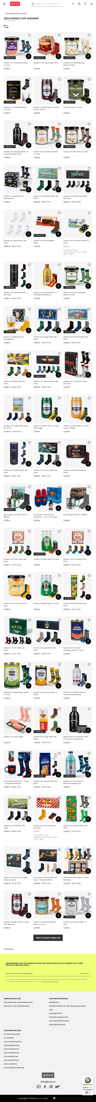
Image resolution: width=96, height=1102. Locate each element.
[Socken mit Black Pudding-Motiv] (77, 453)
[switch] (87, 1092)
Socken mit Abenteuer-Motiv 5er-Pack (75, 197)
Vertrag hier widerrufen (16, 1006)
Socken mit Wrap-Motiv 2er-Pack (45, 738)
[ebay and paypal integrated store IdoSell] (72, 1098)
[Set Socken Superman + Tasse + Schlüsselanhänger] (18, 764)
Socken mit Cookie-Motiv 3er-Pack (46, 782)
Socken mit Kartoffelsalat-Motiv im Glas (74, 64)
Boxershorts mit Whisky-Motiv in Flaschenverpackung (75, 738)
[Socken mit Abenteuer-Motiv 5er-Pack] (77, 179)
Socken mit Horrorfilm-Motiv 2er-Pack (75, 382)
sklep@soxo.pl (48, 1081)
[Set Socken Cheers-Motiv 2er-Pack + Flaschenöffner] (48, 860)
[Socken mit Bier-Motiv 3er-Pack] (18, 364)
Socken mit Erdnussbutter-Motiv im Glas (45, 923)
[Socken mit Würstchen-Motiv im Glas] (18, 46)
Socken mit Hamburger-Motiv (46, 63)
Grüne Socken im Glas (72, 107)
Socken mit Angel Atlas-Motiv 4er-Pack (16, 427)
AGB (51, 1010)
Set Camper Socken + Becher (75, 515)
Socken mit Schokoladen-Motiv (44, 241)
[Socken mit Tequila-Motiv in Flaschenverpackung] (48, 275)
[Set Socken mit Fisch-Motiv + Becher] (18, 497)
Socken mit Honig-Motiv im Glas (15, 604)
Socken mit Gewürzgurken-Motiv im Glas (74, 293)
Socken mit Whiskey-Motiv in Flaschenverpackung (16, 153)
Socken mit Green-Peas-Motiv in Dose (16, 693)
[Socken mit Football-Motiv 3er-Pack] (48, 179)
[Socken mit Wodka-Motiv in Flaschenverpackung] (77, 675)
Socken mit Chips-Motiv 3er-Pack (75, 604)
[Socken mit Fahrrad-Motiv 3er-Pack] (77, 320)
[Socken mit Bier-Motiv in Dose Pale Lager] (48, 409)
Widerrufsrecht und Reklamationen (67, 1006)
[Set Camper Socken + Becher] (77, 497)
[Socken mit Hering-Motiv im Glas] (77, 905)
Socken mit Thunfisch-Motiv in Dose (76, 241)
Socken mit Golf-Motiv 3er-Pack (15, 827)
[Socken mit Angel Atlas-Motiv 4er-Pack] (18, 409)
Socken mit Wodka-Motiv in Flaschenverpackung (74, 693)
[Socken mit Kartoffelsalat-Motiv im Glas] (77, 46)
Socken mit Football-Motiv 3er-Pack (46, 197)
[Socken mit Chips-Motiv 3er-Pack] (77, 586)
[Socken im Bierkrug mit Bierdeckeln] (18, 179)
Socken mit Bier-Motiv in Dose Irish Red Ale (16, 923)
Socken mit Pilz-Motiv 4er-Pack (15, 649)
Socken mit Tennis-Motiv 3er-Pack (46, 471)
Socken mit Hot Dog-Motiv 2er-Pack (45, 827)
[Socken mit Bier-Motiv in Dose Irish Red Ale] (18, 905)
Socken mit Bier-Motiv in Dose (46, 559)
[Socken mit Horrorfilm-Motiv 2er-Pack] (77, 364)
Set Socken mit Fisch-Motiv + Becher (16, 516)
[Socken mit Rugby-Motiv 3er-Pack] (48, 320)
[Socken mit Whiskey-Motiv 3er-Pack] (18, 275)
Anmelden (84, 973)
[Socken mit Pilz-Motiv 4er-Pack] (18, 631)
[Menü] (5, 4)
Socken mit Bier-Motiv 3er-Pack (15, 382)
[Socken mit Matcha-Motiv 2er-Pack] (77, 808)
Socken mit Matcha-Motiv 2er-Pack (75, 827)
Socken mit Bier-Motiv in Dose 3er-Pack (76, 878)
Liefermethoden (57, 1025)
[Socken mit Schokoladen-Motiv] (48, 223)
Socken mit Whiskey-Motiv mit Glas (15, 108)
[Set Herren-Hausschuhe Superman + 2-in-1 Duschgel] (48, 497)
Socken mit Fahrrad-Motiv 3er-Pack (75, 338)
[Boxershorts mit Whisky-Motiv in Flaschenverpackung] (77, 720)
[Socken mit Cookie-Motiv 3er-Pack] (48, 764)
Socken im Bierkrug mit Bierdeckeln (14, 197)
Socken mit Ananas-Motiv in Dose (45, 693)
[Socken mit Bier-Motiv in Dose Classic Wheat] (77, 409)
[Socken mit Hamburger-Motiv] (48, 46)
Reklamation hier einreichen (18, 1002)
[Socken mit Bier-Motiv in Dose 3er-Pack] (77, 860)
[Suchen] (33, 4)
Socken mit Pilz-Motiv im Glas (75, 152)
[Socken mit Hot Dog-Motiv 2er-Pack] (48, 808)
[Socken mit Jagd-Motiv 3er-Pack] (48, 631)
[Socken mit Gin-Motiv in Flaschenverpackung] (77, 764)
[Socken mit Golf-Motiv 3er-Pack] (18, 808)
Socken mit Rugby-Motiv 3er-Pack (46, 338)
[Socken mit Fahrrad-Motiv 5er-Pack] (48, 364)
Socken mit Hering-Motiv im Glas (75, 923)
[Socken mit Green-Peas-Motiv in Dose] (18, 675)
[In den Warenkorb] (28, 56)
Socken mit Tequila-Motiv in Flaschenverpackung (45, 293)
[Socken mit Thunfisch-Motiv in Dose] (77, 223)
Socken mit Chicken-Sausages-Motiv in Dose (73, 649)
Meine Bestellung (12, 999)
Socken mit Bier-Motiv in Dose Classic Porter (46, 108)
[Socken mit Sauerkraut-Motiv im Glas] (48, 134)
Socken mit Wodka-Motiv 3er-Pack (16, 471)
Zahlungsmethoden (59, 1021)
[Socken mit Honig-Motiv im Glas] (18, 586)
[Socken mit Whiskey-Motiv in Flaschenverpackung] (18, 134)
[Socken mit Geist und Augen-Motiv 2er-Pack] (18, 860)
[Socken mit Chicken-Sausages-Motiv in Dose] (77, 631)
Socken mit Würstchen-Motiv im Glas (16, 64)
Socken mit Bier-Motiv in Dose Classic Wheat (76, 427)
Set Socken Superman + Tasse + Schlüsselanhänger (16, 782)
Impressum (54, 1002)
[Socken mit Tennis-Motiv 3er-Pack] (48, 453)
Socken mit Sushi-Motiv (13, 737)
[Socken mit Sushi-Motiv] (18, 720)
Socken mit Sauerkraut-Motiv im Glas (46, 153)
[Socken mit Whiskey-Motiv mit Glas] (18, 90)
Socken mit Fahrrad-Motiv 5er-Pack (46, 382)
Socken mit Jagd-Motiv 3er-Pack (45, 649)
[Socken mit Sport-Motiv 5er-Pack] (18, 223)
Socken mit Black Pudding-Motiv (74, 471)
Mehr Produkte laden (48, 938)
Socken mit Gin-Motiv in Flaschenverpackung (73, 782)
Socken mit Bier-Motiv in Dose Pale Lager (46, 427)
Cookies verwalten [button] (58, 1017)
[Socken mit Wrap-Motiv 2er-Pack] (48, 720)
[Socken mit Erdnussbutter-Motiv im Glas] (48, 905)
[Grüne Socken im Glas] (77, 90)
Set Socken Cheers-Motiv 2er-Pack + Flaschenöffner (46, 878)
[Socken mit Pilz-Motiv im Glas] (77, 134)
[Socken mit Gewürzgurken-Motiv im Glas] (77, 275)
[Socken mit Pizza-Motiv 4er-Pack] (18, 542)
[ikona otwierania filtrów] (6, 26)
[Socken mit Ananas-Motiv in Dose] (48, 675)
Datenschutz (55, 1013)
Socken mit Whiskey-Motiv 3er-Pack (15, 293)
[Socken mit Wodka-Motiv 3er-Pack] (18, 453)
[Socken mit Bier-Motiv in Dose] (48, 542)
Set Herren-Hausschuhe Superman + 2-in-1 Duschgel (45, 516)
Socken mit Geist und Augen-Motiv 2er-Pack (16, 878)
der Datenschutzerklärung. (50, 981)
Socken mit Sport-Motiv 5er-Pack (15, 241)
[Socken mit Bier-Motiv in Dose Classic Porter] (48, 90)
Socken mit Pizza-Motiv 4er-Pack (15, 560)
